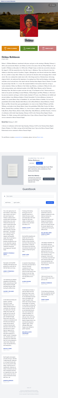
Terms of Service (33, 391)
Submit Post (50, 202)
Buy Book (39, 163)
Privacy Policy (25, 391)
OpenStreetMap (30, 394)
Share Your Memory (48, 179)
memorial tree (18, 137)
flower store (40, 137)
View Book (31, 163)
